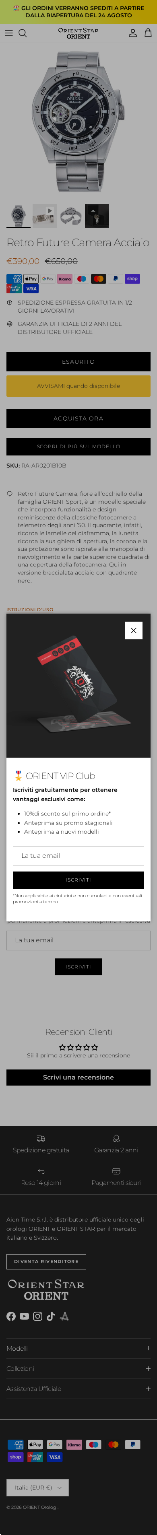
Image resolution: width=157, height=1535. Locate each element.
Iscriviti (78, 880)
